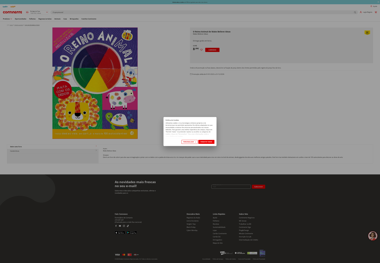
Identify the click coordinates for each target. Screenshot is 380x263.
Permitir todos (206, 142)
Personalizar (188, 142)
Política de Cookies (176, 136)
